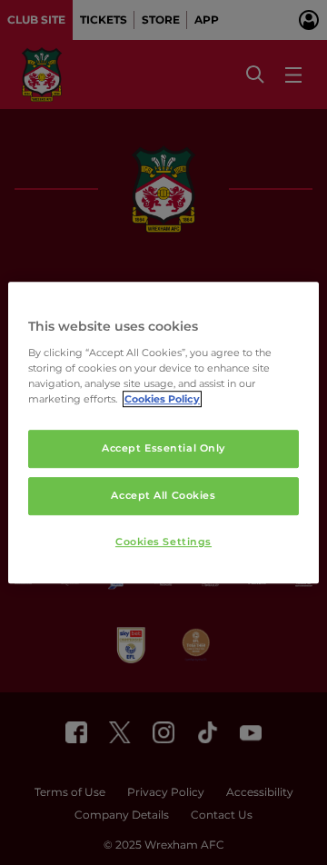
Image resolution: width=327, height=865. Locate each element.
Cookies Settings (163, 541)
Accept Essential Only (163, 448)
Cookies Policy (162, 399)
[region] (163, 432)
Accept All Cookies (163, 495)
